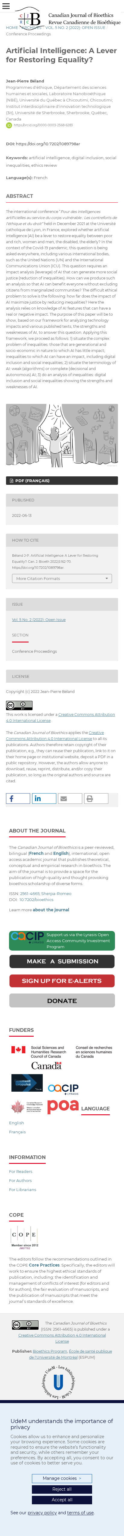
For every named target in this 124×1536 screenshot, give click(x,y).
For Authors (20, 1180)
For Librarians (22, 1189)
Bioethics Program (50, 1351)
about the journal (51, 909)
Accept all (62, 1499)
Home (12, 27)
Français (17, 1131)
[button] (18, 798)
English (16, 1122)
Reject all (62, 1489)
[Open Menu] (6, 6)
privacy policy (42, 1512)
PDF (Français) (32, 480)
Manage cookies (62, 1478)
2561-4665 (29, 893)
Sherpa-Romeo (56, 893)
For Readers (20, 1171)
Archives (32, 27)
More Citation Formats (38, 578)
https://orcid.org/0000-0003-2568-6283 (43, 125)
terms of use (80, 1512)
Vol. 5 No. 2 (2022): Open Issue (75, 27)
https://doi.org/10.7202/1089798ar (48, 143)
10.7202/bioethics (36, 899)
